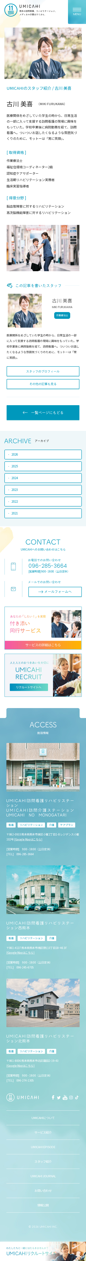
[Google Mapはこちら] (28, 839)
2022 (14, 501)
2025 (14, 466)
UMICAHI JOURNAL (43, 1176)
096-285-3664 (47, 565)
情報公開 (43, 1205)
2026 (14, 454)
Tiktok (77, 1097)
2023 (14, 489)
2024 (14, 477)
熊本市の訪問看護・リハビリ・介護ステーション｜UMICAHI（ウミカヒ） (30, 10)
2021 (14, 513)
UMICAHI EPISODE (43, 1147)
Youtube (65, 1097)
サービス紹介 (43, 1132)
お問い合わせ (43, 1190)
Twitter (59, 1097)
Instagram (71, 1097)
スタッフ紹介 (43, 1161)
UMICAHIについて (43, 1118)
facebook (53, 1097)
